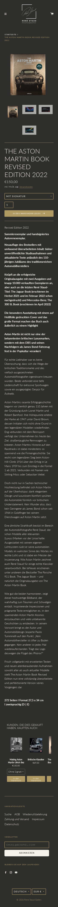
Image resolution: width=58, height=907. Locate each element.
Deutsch (20, 891)
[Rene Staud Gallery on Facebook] (5, 872)
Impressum (38, 819)
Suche (7, 814)
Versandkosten (26, 186)
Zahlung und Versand (16, 819)
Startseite (10, 34)
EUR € (37, 891)
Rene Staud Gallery (32, 899)
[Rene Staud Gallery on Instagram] (11, 872)
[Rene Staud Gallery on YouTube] (16, 872)
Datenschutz (11, 824)
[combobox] (16, 771)
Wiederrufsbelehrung (35, 814)
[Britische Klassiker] (36, 745)
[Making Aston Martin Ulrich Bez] (16, 745)
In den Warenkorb (16, 779)
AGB (17, 814)
